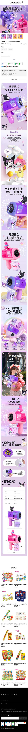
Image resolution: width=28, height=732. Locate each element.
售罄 (14, 59)
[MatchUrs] (15, 2)
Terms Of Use (4, 700)
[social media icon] (1, 695)
